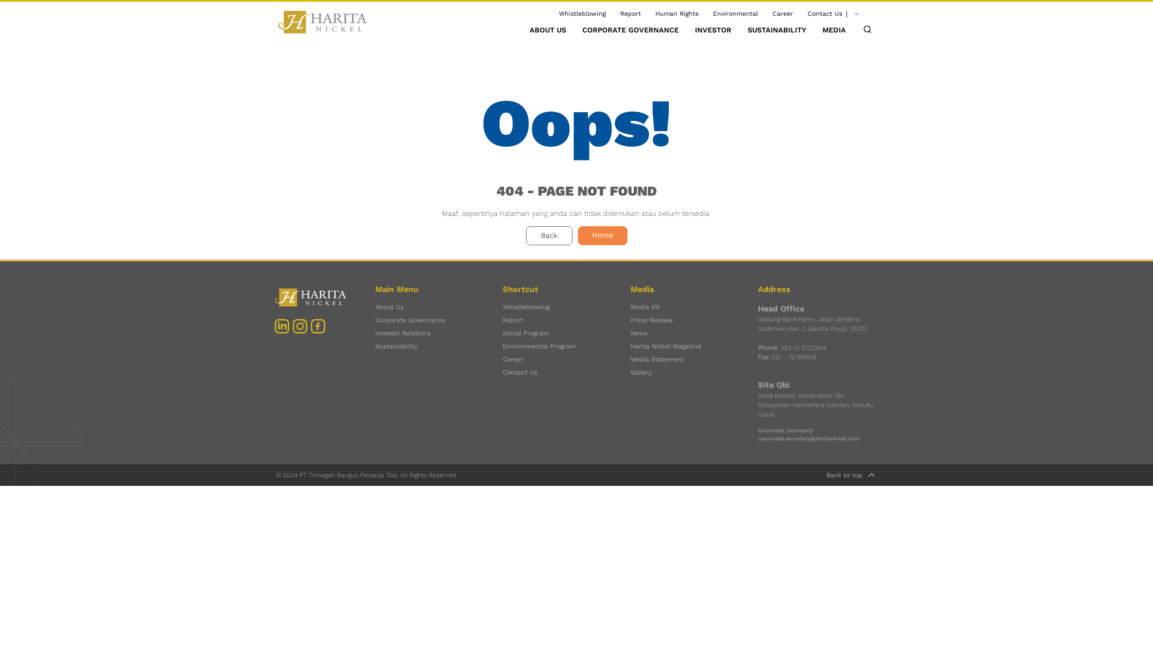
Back (549, 235)
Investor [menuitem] (713, 30)
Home (602, 235)
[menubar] (688, 30)
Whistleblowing (582, 13)
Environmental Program (539, 346)
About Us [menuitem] (548, 30)
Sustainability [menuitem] (777, 30)
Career (782, 13)
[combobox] (857, 14)
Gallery (641, 372)
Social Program (526, 333)
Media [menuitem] (834, 30)
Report (630, 13)
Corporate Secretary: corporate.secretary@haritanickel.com (808, 434)
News (639, 333)
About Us (389, 307)
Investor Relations (403, 333)
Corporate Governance (410, 320)
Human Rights (677, 13)
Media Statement (657, 359)
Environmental (735, 13)
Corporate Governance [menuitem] (630, 30)
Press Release (652, 320)
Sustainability (396, 346)
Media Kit (645, 307)
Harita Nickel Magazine (666, 346)
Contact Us (825, 13)
